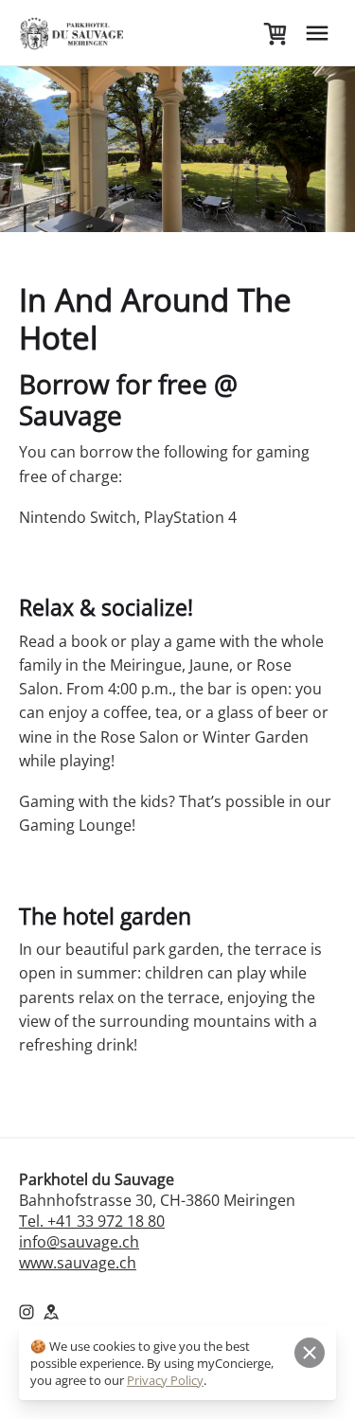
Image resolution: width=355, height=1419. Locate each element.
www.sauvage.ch (77, 1262)
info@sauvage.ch (79, 1241)
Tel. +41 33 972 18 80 (92, 1221)
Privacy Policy (165, 1380)
